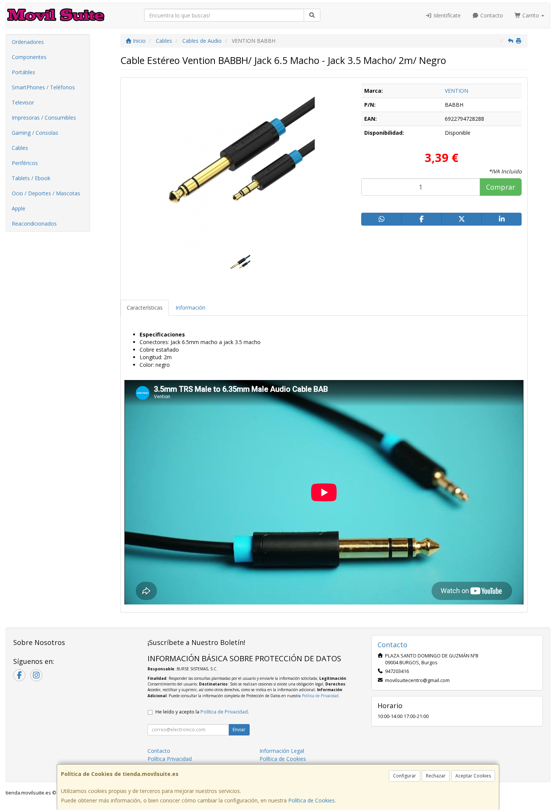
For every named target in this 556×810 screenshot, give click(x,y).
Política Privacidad (170, 758)
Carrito (530, 15)
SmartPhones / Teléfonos (43, 87)
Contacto (491, 15)
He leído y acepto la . (202, 712)
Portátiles (23, 72)
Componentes (29, 57)
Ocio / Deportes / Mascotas (46, 193)
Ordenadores (28, 41)
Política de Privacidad (320, 695)
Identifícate (446, 15)
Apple (18, 208)
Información (190, 307)
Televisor (23, 102)
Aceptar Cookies (473, 776)
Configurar (404, 776)
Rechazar (436, 776)
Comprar (500, 187)
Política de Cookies (311, 800)
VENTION (456, 90)
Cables (20, 147)
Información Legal (281, 750)
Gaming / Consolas (35, 132)
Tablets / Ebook (31, 178)
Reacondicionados (34, 223)
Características (145, 307)
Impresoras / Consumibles (44, 117)
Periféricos (25, 163)
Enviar (239, 729)
